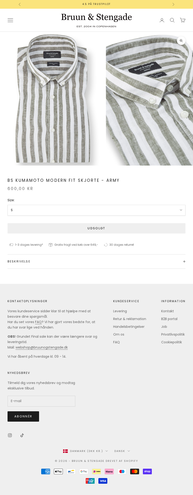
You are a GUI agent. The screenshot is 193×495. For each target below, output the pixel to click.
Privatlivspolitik (173, 334)
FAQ (38, 322)
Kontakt (167, 311)
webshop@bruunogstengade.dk (42, 347)
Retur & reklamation (129, 319)
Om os (118, 334)
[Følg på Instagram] (10, 435)
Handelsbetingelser (129, 326)
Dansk (119, 451)
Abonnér (23, 416)
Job (164, 326)
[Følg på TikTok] (22, 435)
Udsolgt (96, 228)
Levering (120, 311)
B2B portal (169, 319)
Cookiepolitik (171, 342)
